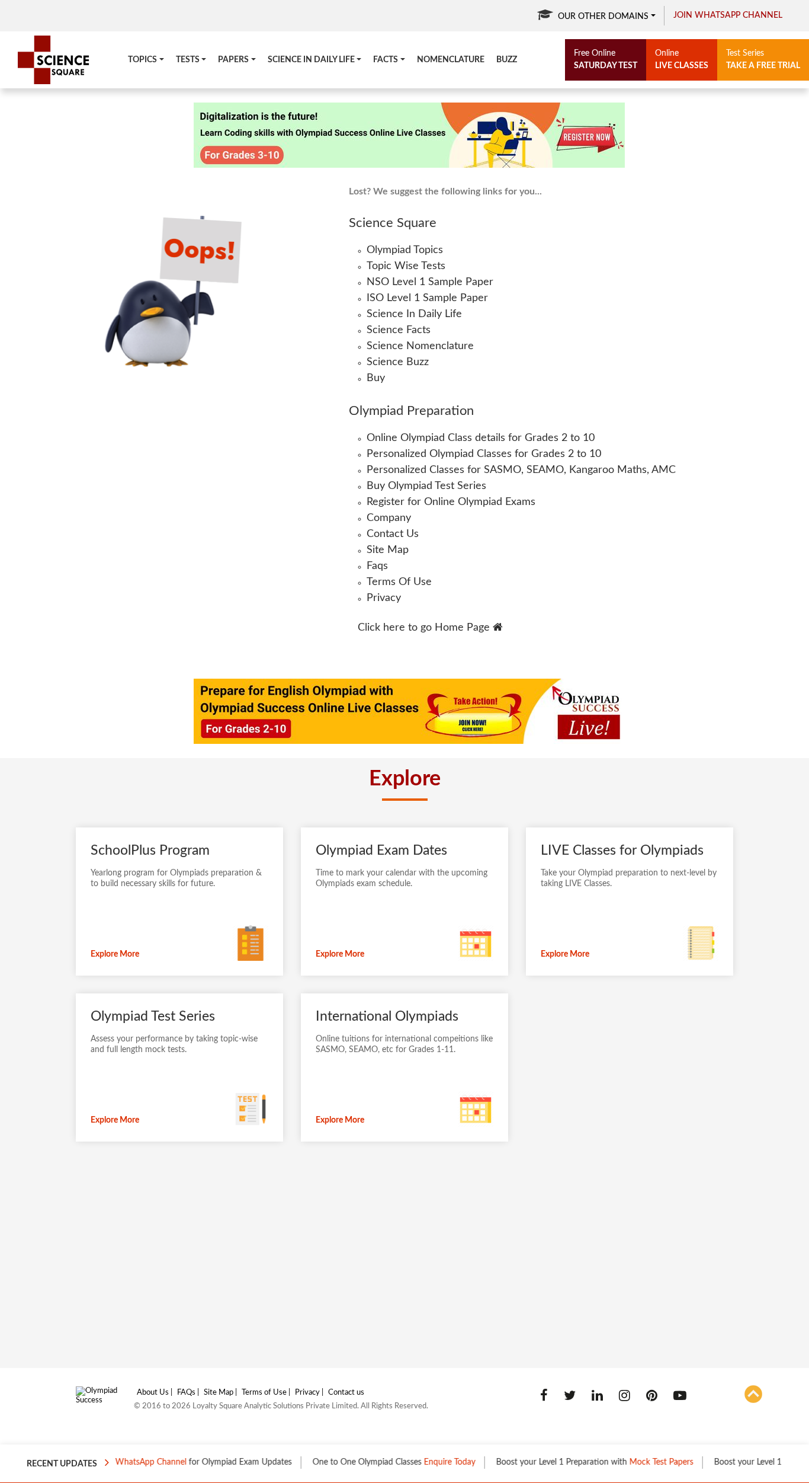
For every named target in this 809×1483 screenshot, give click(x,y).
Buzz (506, 60)
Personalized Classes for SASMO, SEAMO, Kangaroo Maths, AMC (521, 470)
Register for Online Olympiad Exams (451, 502)
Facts (385, 60)
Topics (142, 60)
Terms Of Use (399, 582)
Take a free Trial (763, 59)
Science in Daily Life (311, 60)
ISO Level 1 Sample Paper (427, 298)
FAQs (186, 1392)
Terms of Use (264, 1392)
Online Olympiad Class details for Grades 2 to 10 (481, 438)
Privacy (384, 598)
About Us (153, 1392)
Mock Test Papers (640, 1462)
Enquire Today (428, 1462)
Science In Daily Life (414, 314)
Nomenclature (450, 60)
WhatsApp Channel (129, 1462)
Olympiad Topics (405, 250)
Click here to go (424, 627)
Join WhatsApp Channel (727, 15)
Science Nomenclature (420, 346)
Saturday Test (605, 59)
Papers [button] (233, 60)
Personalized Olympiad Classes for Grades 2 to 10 (484, 454)
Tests (188, 60)
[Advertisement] (373, 1257)
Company (389, 518)
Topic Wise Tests (406, 266)
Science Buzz (398, 362)
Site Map (388, 550)
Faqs (377, 566)
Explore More (115, 954)
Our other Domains (603, 16)
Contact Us (393, 534)
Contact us (346, 1392)
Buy (376, 378)
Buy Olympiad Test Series (426, 486)
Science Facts (399, 330)
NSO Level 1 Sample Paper (430, 282)
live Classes (681, 59)
